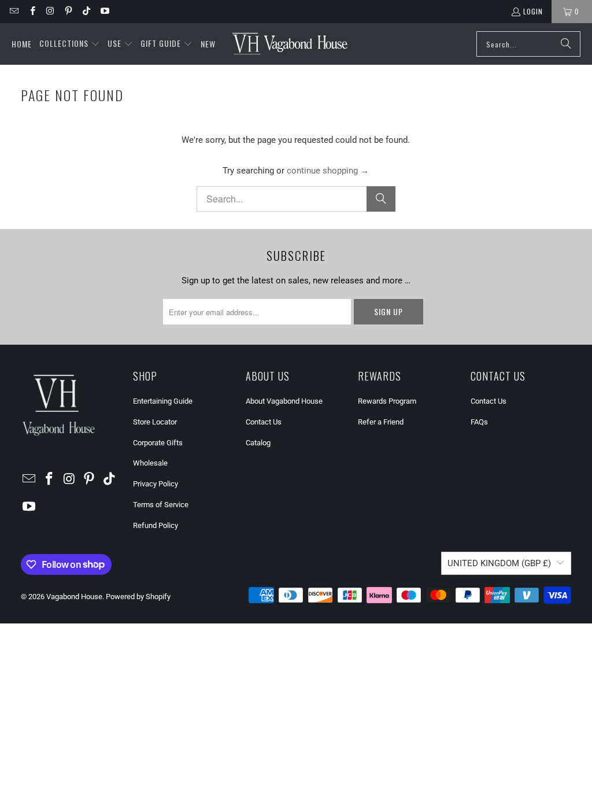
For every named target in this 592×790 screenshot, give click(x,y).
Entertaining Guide (163, 401)
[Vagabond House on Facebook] (31, 11)
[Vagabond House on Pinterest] (68, 11)
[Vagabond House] (290, 44)
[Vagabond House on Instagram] (50, 11)
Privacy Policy (155, 483)
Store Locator (155, 422)
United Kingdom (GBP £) (499, 563)
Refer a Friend (381, 422)
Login (533, 11)
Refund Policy (155, 525)
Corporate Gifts (158, 442)
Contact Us (264, 422)
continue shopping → (328, 170)
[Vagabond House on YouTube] (104, 11)
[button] (69, 43)
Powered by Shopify (138, 596)
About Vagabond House (284, 401)
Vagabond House (74, 596)
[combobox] (528, 44)
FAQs (479, 422)
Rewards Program (387, 401)
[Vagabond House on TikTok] (86, 11)
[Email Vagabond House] (13, 11)
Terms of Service (160, 504)
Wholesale (150, 463)
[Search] (566, 44)
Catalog (258, 442)
